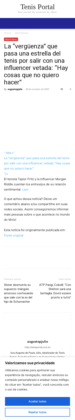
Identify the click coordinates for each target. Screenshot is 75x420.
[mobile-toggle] (6, 23)
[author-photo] (37, 336)
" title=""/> (37, 163)
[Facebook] (8, 98)
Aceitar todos (37, 401)
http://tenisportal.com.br (37, 347)
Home (7, 33)
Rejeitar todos (37, 412)
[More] (45, 98)
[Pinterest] (26, 98)
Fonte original (13, 235)
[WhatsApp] (36, 98)
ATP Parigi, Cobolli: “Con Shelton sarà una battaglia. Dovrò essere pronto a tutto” (55, 291)
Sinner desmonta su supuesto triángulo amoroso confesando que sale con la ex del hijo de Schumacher (18, 293)
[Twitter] (17, 98)
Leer (25, 189)
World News (22, 33)
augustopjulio (15, 89)
